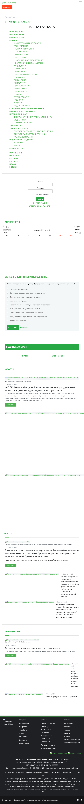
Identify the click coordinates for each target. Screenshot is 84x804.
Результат (24, 327)
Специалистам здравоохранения (26, 108)
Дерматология (21, 54)
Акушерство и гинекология (27, 43)
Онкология (19, 71)
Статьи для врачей (48, 723)
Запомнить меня (41, 194)
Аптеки (21, 733)
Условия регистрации (72, 742)
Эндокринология (22, 106)
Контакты (14, 161)
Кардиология (20, 66)
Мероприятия (16, 148)
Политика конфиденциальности (72, 738)
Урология (18, 100)
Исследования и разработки (28, 63)
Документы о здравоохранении (30, 134)
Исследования (24, 723)
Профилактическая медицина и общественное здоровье (31, 305)
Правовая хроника (23, 123)
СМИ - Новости (16, 32)
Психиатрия (20, 80)
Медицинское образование (20, 301)
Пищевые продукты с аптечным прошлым (61, 697)
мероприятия (12, 222)
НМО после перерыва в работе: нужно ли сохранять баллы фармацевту (75, 678)
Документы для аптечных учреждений (33, 131)
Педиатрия (19, 77)
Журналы (18, 142)
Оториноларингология (25, 74)
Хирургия (18, 103)
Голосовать (12, 327)
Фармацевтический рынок (23, 111)
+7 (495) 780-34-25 (37, 768)
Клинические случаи (48, 748)
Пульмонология (22, 86)
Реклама (13, 158)
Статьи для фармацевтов (46, 728)
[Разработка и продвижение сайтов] (77, 800)
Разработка (23, 730)
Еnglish (13, 167)
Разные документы (23, 137)
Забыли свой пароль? (40, 206)
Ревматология (21, 88)
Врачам (13, 40)
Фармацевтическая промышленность (33, 117)
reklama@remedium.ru (70, 768)
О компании (15, 153)
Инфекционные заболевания (28, 60)
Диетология (20, 57)
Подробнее (10, 404)
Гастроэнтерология (24, 49)
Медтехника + (21, 120)
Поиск (12, 164)
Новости (9, 369)
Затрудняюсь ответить (18, 320)
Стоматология (21, 91)
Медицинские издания (21, 140)
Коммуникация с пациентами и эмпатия (25, 309)
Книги (17, 145)
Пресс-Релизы (16, 35)
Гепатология (20, 52)
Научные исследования (19, 289)
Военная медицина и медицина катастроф (26, 297)
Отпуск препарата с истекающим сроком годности (32, 648)
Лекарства (23, 727)
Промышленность (18, 114)
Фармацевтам (16, 37)
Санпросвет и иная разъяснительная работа (26, 313)
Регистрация (40, 203)
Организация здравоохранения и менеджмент (27, 293)
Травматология (21, 97)
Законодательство (19, 128)
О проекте (14, 156)
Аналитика (15, 125)
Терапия (18, 94)
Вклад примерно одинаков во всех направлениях (28, 317)
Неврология (20, 69)
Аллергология (21, 46)
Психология (20, 83)
